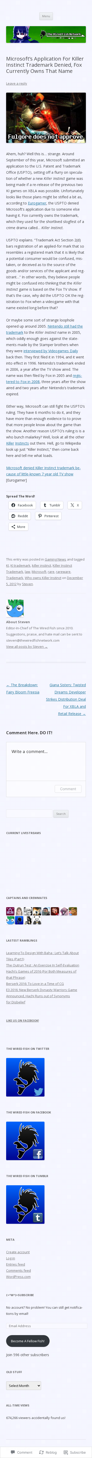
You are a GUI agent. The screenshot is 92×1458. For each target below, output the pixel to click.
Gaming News (55, 559)
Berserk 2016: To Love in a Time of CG (35, 983)
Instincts (22, 443)
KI (7, 565)
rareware (63, 571)
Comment (68, 789)
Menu (46, 16)
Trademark (14, 577)
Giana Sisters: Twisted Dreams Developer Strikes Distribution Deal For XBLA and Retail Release (66, 699)
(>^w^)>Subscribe (20, 1295)
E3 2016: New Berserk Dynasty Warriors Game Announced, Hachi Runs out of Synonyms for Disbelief (41, 995)
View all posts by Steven (27, 646)
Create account (18, 1252)
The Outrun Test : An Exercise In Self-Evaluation (42, 965)
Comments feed (18, 1270)
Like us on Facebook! (22, 1020)
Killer (10, 443)
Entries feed (15, 1264)
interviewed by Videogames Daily (51, 350)
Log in (10, 1258)
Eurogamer (37, 203)
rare (51, 571)
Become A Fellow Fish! (27, 1341)
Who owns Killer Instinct (43, 577)
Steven (27, 584)
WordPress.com (18, 1276)
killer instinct (41, 565)
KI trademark (20, 565)
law (27, 571)
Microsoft (39, 571)
